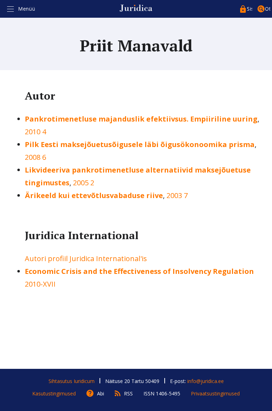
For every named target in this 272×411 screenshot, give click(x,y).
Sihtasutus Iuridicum (72, 381)
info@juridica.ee (205, 381)
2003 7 (177, 195)
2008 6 (35, 157)
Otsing (267, 8)
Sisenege (249, 8)
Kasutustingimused (54, 393)
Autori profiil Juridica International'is (86, 258)
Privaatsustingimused (215, 393)
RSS (128, 393)
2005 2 (83, 182)
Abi (100, 393)
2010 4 (35, 131)
